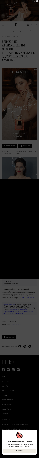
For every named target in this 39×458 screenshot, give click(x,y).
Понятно (19, 451)
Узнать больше (25, 446)
